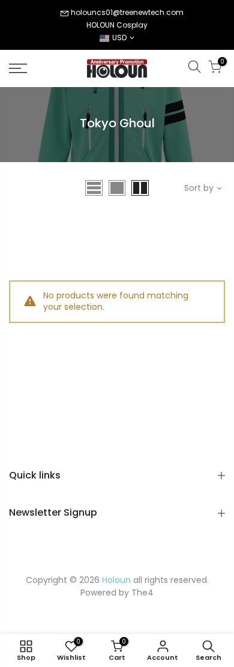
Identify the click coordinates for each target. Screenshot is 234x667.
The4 (142, 593)
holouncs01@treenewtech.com (127, 12)
